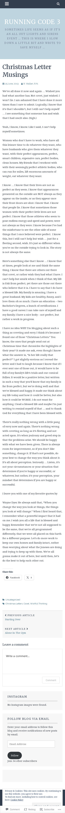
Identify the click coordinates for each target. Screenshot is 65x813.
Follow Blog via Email (28, 718)
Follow (14, 755)
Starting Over (20, 617)
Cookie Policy (16, 799)
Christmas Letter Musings (26, 70)
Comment (51, 680)
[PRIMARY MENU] (7, 4)
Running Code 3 (32, 22)
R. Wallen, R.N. (31, 83)
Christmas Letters (14, 603)
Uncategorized (13, 599)
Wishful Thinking (38, 603)
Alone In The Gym (15, 631)
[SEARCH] (58, 4)
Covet (26, 603)
